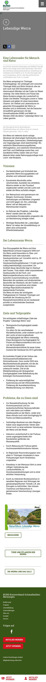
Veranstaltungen (8, 610)
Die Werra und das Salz (19, 571)
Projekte (6, 605)
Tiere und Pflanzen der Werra (23, 553)
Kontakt (5, 616)
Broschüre (13, 535)
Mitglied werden (14, 640)
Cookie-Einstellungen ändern (13, 657)
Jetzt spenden (10, 678)
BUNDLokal (7, 602)
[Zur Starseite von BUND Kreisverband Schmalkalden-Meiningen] (6, 4)
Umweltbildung (8, 608)
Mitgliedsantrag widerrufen (12, 660)
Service (5, 619)
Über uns (6, 613)
